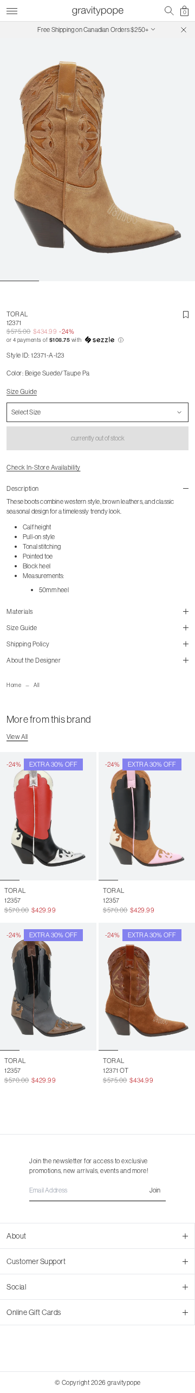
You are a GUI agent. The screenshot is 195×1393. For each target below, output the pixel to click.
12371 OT (115, 1070)
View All (17, 737)
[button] (97, 340)
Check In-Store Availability (43, 467)
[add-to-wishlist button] (185, 314)
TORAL (17, 314)
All (37, 685)
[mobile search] (169, 10)
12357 (12, 900)
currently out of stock (98, 438)
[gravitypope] (97, 10)
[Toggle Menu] (11, 9)
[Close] (183, 30)
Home (13, 685)
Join (155, 1190)
